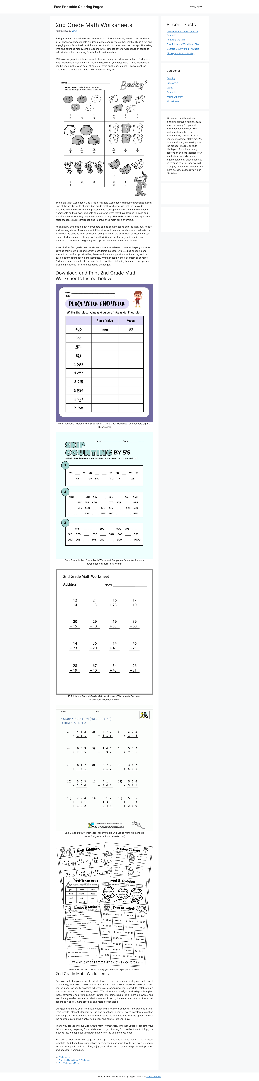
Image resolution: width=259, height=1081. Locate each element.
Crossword (172, 83)
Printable (171, 92)
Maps (170, 87)
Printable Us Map (176, 39)
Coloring (171, 78)
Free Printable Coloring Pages (78, 7)
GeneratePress (153, 1076)
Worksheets (64, 1057)
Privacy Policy (195, 6)
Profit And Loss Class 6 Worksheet (75, 1060)
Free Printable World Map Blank (184, 44)
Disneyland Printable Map (180, 53)
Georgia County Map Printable (183, 49)
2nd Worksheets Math (69, 1063)
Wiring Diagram (175, 96)
